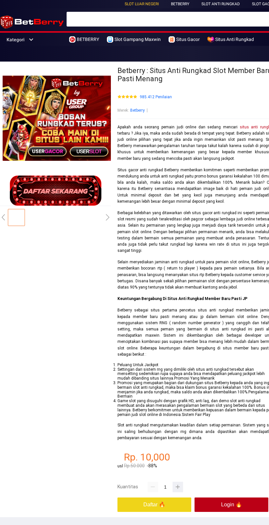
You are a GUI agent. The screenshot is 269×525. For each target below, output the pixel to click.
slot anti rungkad (220, 4)
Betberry (137, 110)
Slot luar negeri (142, 4)
